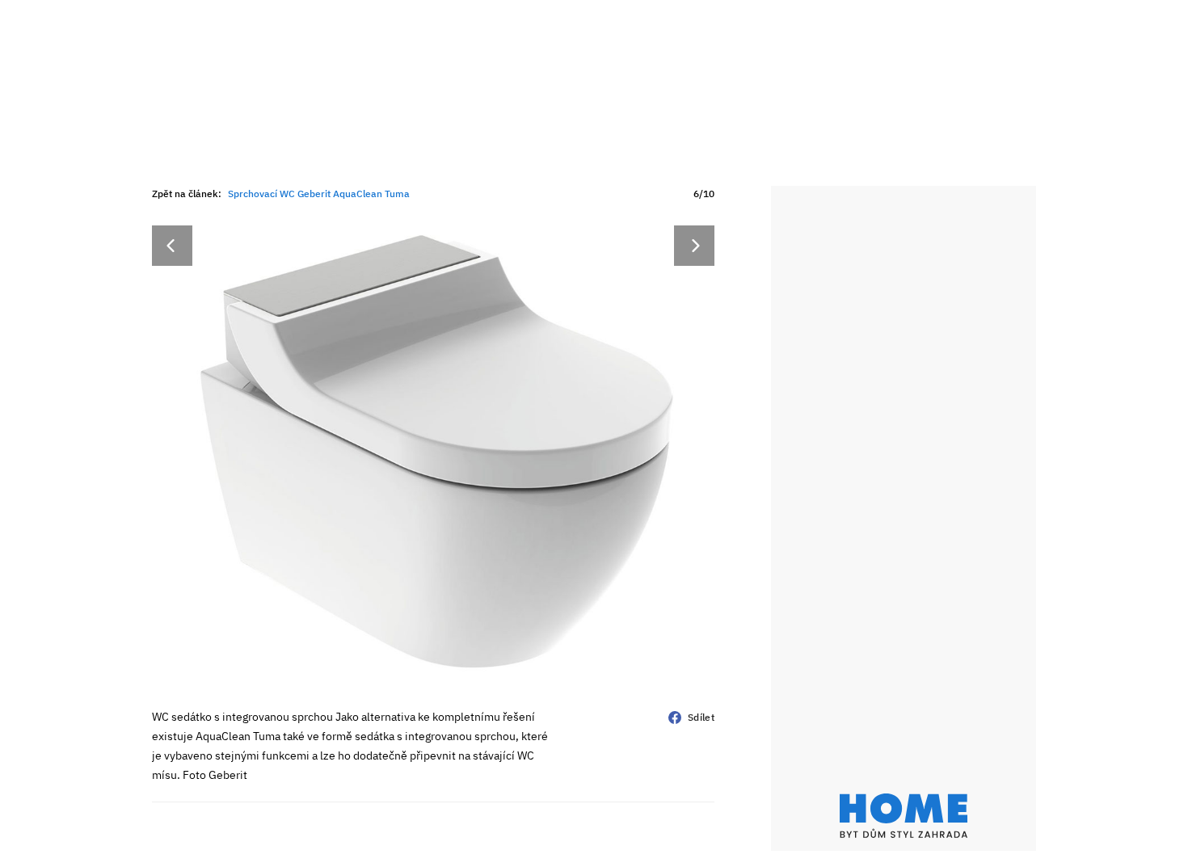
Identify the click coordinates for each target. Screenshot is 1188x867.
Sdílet (701, 717)
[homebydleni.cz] (903, 815)
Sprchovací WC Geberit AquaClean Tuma (319, 193)
